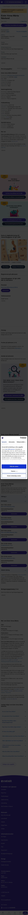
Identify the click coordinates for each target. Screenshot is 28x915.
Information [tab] (12, 441)
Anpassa (13, 471)
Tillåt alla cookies (14, 466)
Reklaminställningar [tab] (22, 441)
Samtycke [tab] (4, 441)
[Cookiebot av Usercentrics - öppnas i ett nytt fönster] (20, 438)
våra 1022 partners (10, 449)
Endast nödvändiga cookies (14, 475)
